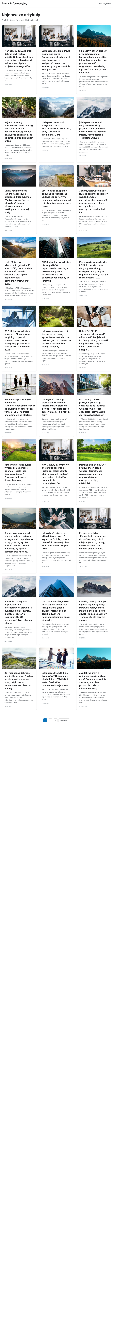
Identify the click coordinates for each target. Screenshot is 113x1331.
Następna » (64, 720)
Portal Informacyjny (14, 3)
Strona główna (105, 3)
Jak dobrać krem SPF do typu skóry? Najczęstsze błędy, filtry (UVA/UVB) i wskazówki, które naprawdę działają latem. (55, 679)
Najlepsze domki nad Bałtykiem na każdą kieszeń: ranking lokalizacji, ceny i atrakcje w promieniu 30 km (56, 128)
